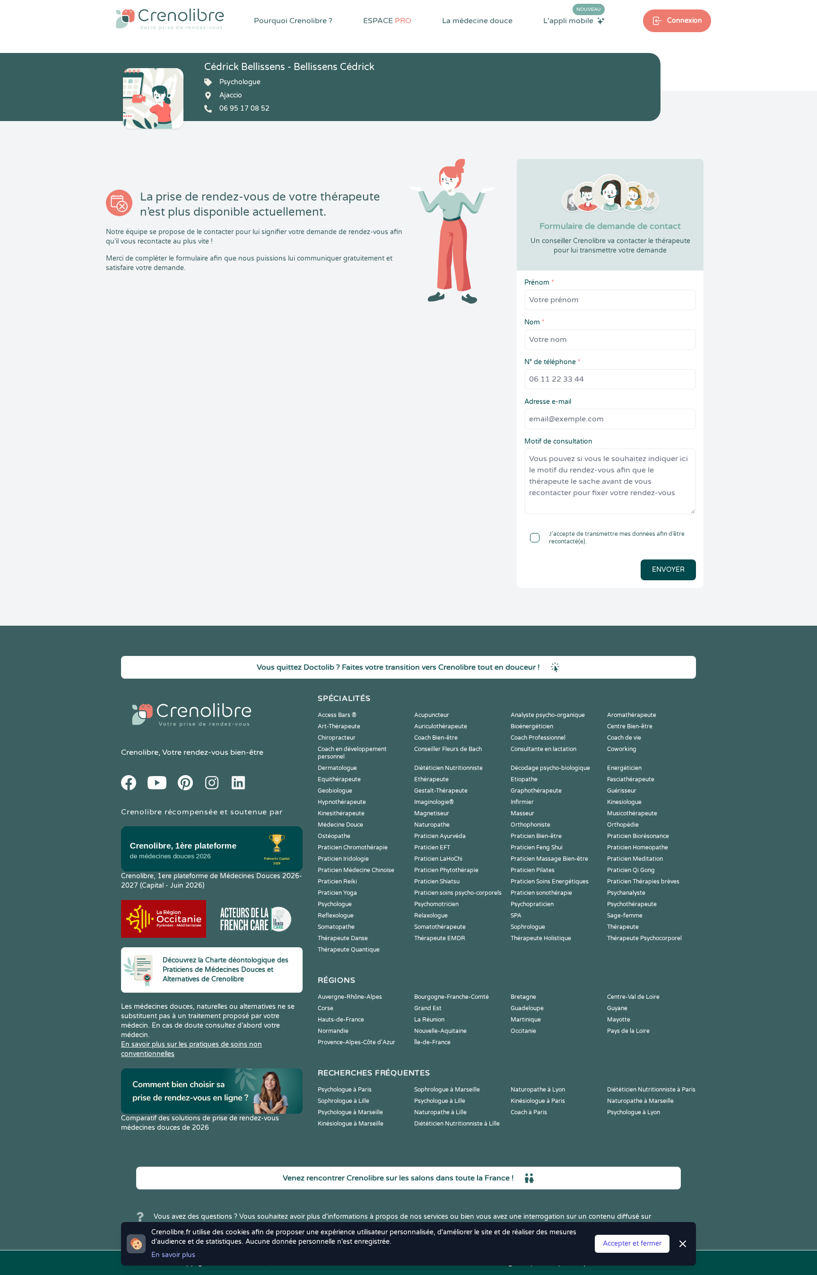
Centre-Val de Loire (633, 997)
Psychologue (335, 904)
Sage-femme (625, 915)
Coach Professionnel (538, 737)
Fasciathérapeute (630, 779)
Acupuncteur (431, 715)
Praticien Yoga (337, 893)
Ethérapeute (431, 779)
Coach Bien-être (436, 737)
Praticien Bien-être (536, 836)
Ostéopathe (334, 836)
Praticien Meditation (635, 859)
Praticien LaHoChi (438, 859)
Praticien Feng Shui (537, 847)
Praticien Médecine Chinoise (356, 870)
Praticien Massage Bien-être (549, 859)
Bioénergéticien (532, 726)
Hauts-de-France (341, 1019)
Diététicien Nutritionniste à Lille (457, 1123)
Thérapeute (623, 927)
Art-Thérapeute (339, 726)
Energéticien (624, 768)
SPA (516, 915)
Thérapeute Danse (343, 938)
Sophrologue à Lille (343, 1101)
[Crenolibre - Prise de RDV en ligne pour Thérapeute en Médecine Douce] (170, 19)
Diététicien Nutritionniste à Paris (651, 1089)
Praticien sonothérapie (541, 893)
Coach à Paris (529, 1112)
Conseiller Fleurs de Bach (448, 749)
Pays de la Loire (628, 1031)
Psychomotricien (436, 904)
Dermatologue (337, 768)
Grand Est (428, 1008)
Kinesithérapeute (341, 813)
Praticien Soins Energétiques (550, 881)
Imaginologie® (434, 802)
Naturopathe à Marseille (640, 1101)
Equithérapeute (339, 779)
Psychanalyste (626, 893)
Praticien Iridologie (343, 859)
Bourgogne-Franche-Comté (451, 997)
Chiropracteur (337, 737)
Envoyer (668, 570)
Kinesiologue (624, 802)
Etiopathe (524, 779)
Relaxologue (431, 915)
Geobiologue (335, 790)
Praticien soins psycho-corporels (458, 893)
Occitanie (523, 1031)
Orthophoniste (530, 824)
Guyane (617, 1008)
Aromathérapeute (631, 715)
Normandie (333, 1031)
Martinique (526, 1019)
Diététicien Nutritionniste (448, 768)
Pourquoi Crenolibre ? (293, 21)
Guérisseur (621, 790)
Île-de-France (432, 1042)
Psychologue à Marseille (350, 1112)
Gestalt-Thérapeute (441, 790)
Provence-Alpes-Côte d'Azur (356, 1042)
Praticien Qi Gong (631, 870)
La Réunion (429, 1019)
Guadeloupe (527, 1008)
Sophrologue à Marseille (447, 1089)
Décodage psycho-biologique (550, 768)
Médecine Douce (340, 824)
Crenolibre (139, 752)
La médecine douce (477, 21)
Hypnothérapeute (342, 802)
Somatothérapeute (440, 927)
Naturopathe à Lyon (538, 1089)
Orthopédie (623, 824)
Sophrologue (528, 927)
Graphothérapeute (536, 790)
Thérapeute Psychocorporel (644, 938)
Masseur (522, 813)
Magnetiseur (431, 813)
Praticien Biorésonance (638, 836)
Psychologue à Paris (345, 1089)
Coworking (621, 749)
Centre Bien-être (629, 726)
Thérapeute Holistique (541, 938)
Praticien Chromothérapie (353, 847)
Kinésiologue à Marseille (350, 1123)
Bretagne (523, 997)
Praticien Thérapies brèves (643, 881)
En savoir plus (173, 1255)
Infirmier (522, 802)
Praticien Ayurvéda (440, 836)
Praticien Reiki (337, 881)
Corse (325, 1008)
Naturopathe (432, 824)
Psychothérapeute (632, 904)
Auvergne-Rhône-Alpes (350, 997)
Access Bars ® (337, 715)
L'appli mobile (572, 20)
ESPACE (387, 21)
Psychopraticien (532, 904)
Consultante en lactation (543, 749)
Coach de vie (624, 737)
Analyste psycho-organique (548, 715)
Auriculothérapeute (440, 726)
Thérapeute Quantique (349, 949)
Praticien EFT (432, 847)
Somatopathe (336, 927)
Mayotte (618, 1019)
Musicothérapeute (632, 813)
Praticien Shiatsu (437, 881)
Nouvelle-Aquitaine (440, 1031)
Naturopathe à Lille (440, 1112)
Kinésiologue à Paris (538, 1101)
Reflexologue (336, 915)
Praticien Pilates (533, 870)
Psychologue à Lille (439, 1101)
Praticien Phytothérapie (446, 870)
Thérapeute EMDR (439, 938)
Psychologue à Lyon (633, 1112)
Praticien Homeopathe (637, 847)
